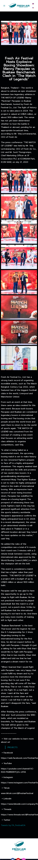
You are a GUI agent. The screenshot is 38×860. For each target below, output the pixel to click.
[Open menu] (4, 5)
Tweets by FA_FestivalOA (13, 825)
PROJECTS (12, 747)
